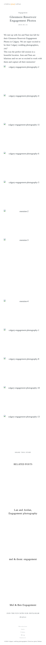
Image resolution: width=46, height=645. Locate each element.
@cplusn (23, 617)
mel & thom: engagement (23, 539)
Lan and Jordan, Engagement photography (23, 492)
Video (23, 632)
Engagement (23, 13)
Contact (23, 637)
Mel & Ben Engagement (23, 585)
